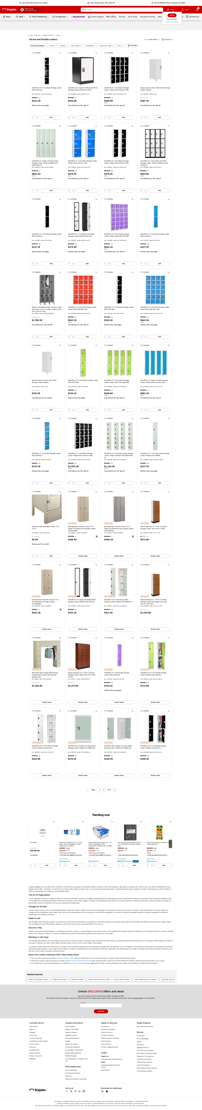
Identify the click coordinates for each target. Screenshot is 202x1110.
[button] (161, 9)
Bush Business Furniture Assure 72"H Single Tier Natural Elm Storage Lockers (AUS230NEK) (82, 529)
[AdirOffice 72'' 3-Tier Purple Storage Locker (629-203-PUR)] (119, 655)
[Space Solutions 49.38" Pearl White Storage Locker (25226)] (47, 363)
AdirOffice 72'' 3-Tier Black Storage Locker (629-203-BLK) (119, 308)
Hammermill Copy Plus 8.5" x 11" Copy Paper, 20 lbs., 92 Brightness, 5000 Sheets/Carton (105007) (70, 844)
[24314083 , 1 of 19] (42, 832)
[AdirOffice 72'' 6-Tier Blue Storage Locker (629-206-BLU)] (47, 436)
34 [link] (112, 609)
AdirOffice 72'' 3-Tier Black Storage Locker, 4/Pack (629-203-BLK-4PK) (116, 89)
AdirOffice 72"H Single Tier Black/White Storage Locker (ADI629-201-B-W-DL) (82, 601)
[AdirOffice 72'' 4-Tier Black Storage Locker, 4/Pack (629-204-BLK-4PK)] (83, 436)
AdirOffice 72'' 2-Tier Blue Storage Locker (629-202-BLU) (154, 235)
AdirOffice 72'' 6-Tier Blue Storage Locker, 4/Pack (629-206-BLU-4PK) (155, 308)
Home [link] (31, 35)
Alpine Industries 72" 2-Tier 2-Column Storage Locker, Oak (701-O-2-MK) (153, 528)
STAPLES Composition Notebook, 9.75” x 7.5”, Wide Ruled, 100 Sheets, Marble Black (130, 844)
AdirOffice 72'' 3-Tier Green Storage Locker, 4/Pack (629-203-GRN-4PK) (116, 381)
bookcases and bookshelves (79, 961)
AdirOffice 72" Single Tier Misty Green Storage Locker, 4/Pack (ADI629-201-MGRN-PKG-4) (45, 163)
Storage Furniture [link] (48, 35)
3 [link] (39, 609)
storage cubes (76, 963)
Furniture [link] (37, 35)
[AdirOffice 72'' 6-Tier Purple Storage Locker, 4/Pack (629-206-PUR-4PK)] (119, 217)
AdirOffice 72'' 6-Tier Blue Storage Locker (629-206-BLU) (46, 454)
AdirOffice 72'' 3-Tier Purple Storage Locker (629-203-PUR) (116, 674)
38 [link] (148, 682)
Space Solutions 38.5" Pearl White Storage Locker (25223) (155, 89)
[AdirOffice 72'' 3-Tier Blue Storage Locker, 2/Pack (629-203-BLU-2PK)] (83, 144)
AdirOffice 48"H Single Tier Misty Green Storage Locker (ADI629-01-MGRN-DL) (118, 747)
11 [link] (39, 171)
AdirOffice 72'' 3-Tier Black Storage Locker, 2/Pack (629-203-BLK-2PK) (116, 162)
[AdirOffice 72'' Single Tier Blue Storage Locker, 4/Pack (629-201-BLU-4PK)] (155, 363)
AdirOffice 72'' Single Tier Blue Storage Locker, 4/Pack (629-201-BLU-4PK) (153, 381)
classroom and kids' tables (65, 958)
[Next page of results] (114, 789)
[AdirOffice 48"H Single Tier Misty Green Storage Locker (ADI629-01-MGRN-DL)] (119, 729)
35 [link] (112, 98)
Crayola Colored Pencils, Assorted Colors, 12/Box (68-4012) (159, 843)
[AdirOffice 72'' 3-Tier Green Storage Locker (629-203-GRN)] (83, 363)
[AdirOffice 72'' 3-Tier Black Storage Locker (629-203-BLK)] (119, 290)
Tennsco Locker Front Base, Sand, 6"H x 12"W (45, 528)
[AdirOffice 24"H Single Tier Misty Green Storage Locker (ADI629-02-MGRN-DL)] (83, 729)
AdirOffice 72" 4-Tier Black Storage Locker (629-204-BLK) (46, 89)
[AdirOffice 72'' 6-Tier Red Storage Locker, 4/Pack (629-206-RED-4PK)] (83, 290)
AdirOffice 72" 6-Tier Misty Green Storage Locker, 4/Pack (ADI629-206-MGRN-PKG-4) (118, 455)
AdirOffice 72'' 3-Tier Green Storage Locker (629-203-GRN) (83, 381)
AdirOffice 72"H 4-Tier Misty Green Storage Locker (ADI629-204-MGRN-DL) (118, 601)
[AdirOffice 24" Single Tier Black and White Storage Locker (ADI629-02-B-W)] (83, 70)
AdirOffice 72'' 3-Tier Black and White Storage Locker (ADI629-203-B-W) (81, 235)
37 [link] (39, 98)
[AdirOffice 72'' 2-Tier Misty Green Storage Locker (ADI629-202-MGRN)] (155, 436)
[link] (33, 3)
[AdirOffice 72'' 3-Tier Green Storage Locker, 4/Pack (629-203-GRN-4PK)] (119, 363)
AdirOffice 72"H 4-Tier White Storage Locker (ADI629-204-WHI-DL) (45, 747)
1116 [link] (155, 848)
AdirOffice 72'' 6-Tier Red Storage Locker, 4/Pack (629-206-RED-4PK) (82, 308)
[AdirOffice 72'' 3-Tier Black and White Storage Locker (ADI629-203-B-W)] (83, 217)
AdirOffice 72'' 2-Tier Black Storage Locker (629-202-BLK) (46, 235)
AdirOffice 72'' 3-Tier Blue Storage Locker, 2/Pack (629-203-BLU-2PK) (82, 162)
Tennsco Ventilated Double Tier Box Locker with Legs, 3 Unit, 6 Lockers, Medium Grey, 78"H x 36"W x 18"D (47, 309)
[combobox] (122, 10)
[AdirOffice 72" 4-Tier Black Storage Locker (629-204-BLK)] (47, 70)
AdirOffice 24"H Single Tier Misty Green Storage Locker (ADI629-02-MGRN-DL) (82, 747)
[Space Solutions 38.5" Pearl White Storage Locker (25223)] (155, 70)
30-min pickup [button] (63, 859)
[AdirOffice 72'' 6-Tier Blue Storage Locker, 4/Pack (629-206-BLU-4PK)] (155, 290)
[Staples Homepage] (10, 9)
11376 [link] (97, 848)
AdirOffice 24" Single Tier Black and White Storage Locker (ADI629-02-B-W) (83, 89)
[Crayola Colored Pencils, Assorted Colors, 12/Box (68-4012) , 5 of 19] (159, 832)
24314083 (33, 842)
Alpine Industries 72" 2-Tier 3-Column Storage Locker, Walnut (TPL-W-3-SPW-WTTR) (82, 675)
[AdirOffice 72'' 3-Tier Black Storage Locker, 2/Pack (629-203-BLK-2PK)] (119, 144)
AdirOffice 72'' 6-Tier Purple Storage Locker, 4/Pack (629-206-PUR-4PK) (116, 235)
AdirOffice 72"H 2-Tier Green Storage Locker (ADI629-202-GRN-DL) (153, 674)
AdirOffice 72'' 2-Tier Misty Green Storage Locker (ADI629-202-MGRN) (154, 454)
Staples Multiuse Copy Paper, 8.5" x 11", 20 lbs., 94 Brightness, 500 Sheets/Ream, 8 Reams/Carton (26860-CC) (100, 844)
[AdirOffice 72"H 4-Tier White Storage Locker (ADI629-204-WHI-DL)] (47, 729)
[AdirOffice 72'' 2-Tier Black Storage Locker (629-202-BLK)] (47, 217)
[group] (43, 843)
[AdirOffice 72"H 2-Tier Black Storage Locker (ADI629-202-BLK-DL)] (155, 729)
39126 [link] (68, 848)
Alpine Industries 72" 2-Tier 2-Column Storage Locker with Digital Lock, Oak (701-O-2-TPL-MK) (153, 602)
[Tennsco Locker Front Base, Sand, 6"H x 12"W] (47, 509)
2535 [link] (126, 848)
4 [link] (75, 536)
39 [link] (39, 244)
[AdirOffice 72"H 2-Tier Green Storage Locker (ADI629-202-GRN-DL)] (155, 655)
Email (83, 1003)
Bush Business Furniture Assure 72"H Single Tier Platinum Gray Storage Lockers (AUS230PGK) (119, 529)
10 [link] (75, 609)
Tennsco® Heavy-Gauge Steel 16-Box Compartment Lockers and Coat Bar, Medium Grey (45, 675)
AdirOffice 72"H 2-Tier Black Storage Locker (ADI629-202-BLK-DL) (153, 747)
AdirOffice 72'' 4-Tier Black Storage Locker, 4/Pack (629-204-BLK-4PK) (80, 454)
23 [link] (75, 98)
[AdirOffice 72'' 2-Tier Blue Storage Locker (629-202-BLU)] (155, 217)
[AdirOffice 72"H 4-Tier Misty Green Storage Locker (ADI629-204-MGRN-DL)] (119, 582)
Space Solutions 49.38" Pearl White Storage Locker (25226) (44, 381)
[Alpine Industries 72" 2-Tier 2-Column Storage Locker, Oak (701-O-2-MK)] (155, 509)
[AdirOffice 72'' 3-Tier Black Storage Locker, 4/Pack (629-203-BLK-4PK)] (119, 70)
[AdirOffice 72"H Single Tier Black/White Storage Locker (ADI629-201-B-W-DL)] (83, 582)
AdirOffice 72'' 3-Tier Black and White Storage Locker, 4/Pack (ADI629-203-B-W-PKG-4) (154, 163)
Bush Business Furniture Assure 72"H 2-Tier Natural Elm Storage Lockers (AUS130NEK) (45, 602)
